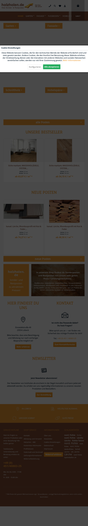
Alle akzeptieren (51, 67)
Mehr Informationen (72, 60)
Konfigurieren (35, 67)
